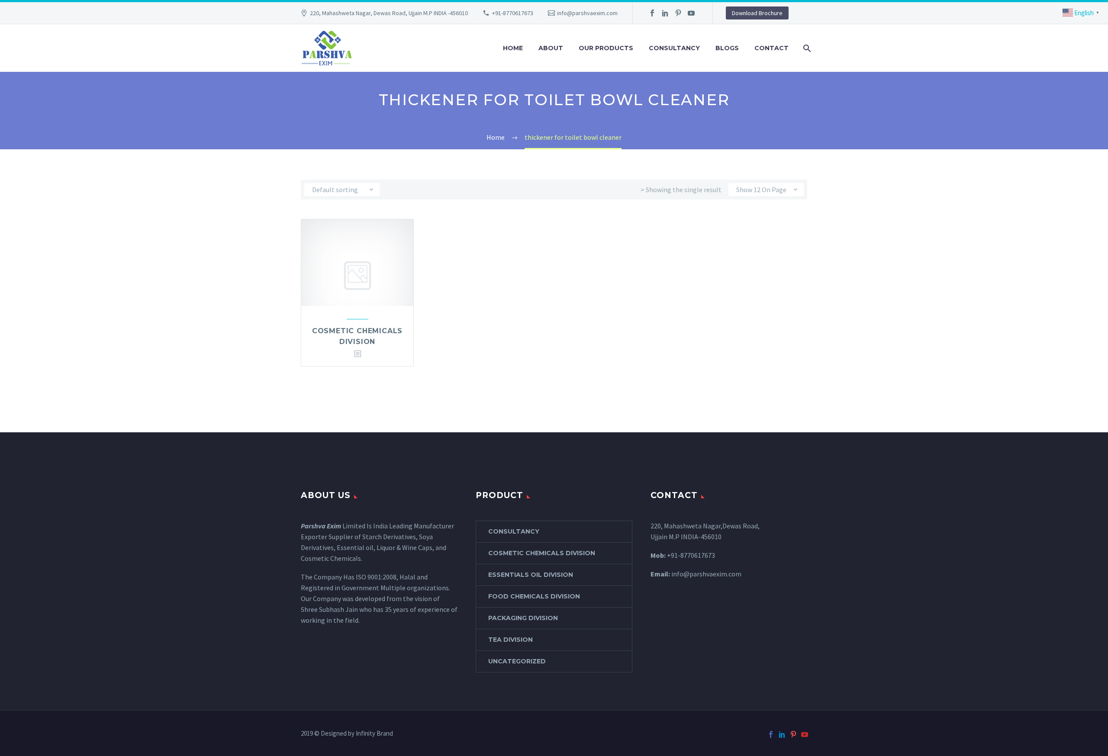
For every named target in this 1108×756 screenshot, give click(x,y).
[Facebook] (652, 13)
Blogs (727, 48)
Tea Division (510, 639)
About (550, 48)
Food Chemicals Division (534, 596)
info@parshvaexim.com (587, 13)
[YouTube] (691, 13)
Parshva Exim (321, 525)
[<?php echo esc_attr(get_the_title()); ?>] (357, 354)
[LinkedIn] (665, 13)
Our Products (606, 48)
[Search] (806, 48)
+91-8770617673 (512, 13)
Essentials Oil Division (530, 575)
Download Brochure (757, 13)
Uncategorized (517, 661)
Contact (771, 48)
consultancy (513, 531)
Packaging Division (523, 618)
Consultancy (674, 48)
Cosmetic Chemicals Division (541, 553)
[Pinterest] (678, 13)
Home (513, 48)
